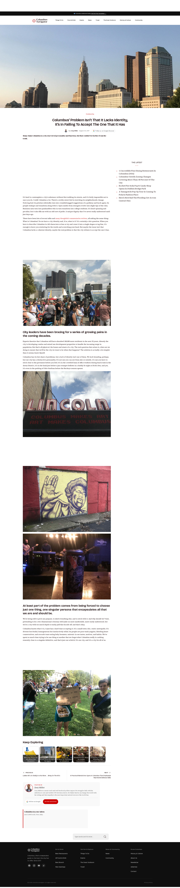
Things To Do (59, 20)
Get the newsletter (51, 801)
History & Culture (125, 20)
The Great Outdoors (110, 20)
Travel (97, 20)
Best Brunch (59, 862)
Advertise (134, 867)
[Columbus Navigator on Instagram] (34, 865)
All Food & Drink (60, 858)
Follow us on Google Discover (104, 131)
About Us (134, 858)
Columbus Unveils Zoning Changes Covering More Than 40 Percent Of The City (136, 179)
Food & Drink (72, 20)
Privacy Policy (148, 882)
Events (82, 20)
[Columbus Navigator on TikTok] (43, 865)
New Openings (60, 867)
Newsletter (134, 862)
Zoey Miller (39, 787)
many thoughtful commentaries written (71, 218)
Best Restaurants (61, 853)
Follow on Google (34, 801)
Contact (133, 871)
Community (138, 20)
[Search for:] (91, 836)
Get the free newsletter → (98, 13)
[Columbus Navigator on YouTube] (39, 865)
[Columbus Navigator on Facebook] (29, 865)
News (90, 20)
